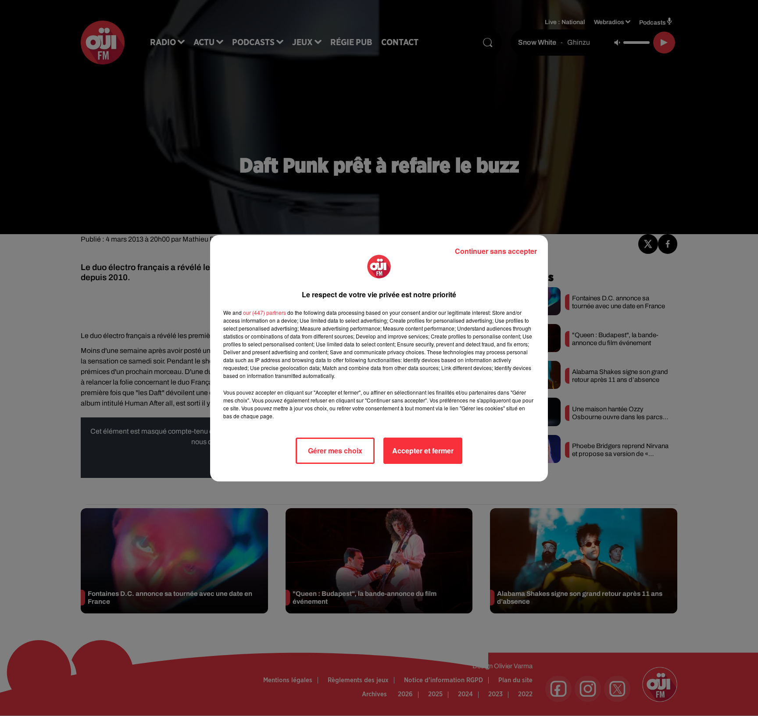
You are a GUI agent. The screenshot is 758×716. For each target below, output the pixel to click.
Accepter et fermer (423, 450)
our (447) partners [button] (264, 312)
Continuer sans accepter (496, 251)
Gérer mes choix (335, 450)
